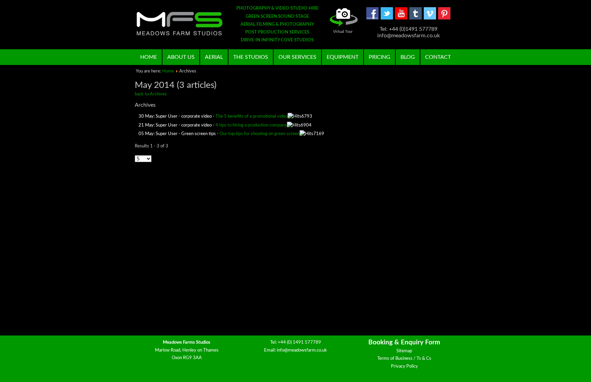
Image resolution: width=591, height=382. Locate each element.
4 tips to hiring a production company (251, 125)
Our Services (297, 57)
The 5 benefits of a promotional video (251, 116)
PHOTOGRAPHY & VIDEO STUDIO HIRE (277, 8)
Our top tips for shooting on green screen (260, 134)
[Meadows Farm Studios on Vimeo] (430, 18)
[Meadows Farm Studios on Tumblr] (415, 18)
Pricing (379, 57)
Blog (407, 57)
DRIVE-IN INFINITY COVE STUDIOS (277, 40)
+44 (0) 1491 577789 (299, 342)
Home (148, 57)
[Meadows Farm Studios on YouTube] (401, 18)
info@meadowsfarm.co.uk (302, 350)
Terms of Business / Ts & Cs (404, 358)
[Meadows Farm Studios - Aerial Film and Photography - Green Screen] (179, 23)
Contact (438, 57)
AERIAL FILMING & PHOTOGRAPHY (277, 24)
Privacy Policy (404, 366)
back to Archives (151, 94)
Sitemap (404, 351)
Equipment (342, 57)
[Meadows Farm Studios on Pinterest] (444, 18)
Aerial (214, 57)
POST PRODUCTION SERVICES (277, 32)
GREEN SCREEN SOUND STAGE (277, 16)
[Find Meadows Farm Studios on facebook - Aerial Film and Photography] (372, 18)
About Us (181, 57)
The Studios (250, 57)
